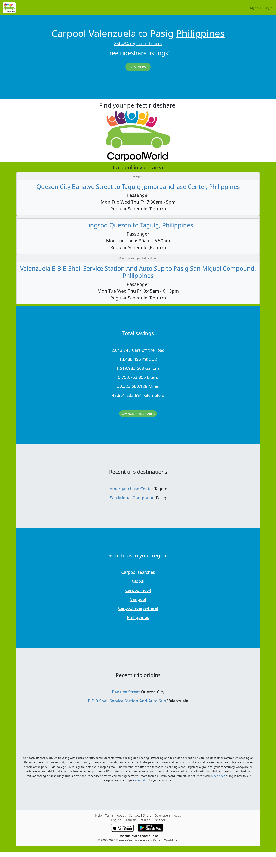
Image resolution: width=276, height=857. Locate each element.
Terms (109, 815)
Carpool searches (138, 572)
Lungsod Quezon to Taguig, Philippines (138, 225)
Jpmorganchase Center (131, 488)
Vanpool (138, 599)
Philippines (200, 33)
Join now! (138, 66)
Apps (177, 815)
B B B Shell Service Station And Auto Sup (127, 701)
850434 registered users (138, 43)
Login (268, 8)
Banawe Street (126, 692)
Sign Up (255, 8)
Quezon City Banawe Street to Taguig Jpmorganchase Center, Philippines (138, 187)
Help (98, 815)
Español (159, 820)
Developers (163, 815)
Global (138, 581)
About (121, 815)
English (116, 820)
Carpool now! (138, 590)
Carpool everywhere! (138, 608)
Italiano (145, 820)
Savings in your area (138, 414)
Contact (134, 815)
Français (130, 820)
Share (147, 815)
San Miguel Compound (132, 497)
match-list (141, 780)
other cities (218, 776)
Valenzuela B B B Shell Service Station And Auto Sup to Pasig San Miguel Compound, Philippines (138, 272)
